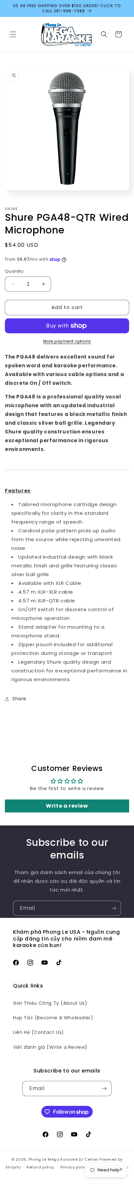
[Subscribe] (113, 908)
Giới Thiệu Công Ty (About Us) (50, 1003)
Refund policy (40, 1167)
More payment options (67, 341)
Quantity (14, 271)
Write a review (67, 806)
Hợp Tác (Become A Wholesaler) (53, 1017)
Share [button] (19, 698)
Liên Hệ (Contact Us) (38, 1032)
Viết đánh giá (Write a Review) (50, 1047)
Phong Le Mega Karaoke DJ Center (64, 1159)
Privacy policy (74, 1167)
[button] (13, 34)
